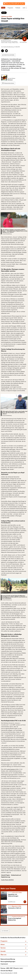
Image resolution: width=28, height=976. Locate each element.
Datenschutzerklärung (8, 959)
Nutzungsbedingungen (8, 961)
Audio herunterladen (9, 55)
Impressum (4, 964)
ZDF (11, 968)
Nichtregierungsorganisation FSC (10, 839)
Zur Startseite (5, 930)
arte (21, 968)
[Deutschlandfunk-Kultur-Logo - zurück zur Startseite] (14, 4)
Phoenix (16, 968)
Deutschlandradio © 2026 (9, 973)
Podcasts (18, 7)
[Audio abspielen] (24, 39)
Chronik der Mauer (7, 970)
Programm (10, 7)
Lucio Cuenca (11, 769)
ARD (8, 968)
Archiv (4, 12)
